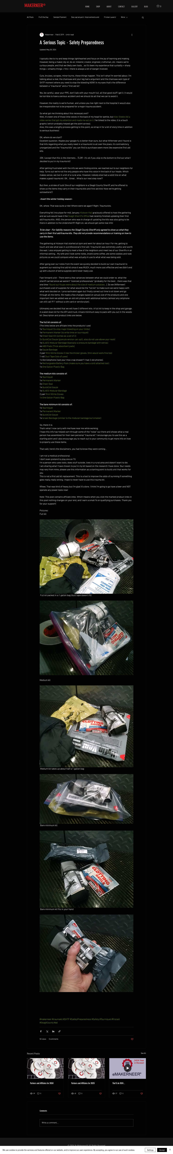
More (123, 17)
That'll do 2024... (118, 1083)
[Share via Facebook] (41, 1031)
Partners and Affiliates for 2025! (83, 1083)
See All (143, 1053)
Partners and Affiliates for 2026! (42, 1083)
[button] (160, 5)
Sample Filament (59, 17)
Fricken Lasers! (110, 17)
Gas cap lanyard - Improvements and (85, 17)
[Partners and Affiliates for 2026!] (45, 1068)
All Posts (30, 17)
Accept (162, 1150)
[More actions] (131, 34)
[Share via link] (59, 1031)
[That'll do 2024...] (127, 1068)
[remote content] (86, 1005)
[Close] (169, 1150)
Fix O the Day (43, 17)
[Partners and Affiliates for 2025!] (86, 1068)
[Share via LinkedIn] (53, 1031)
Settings (150, 1150)
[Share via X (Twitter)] (47, 1031)
